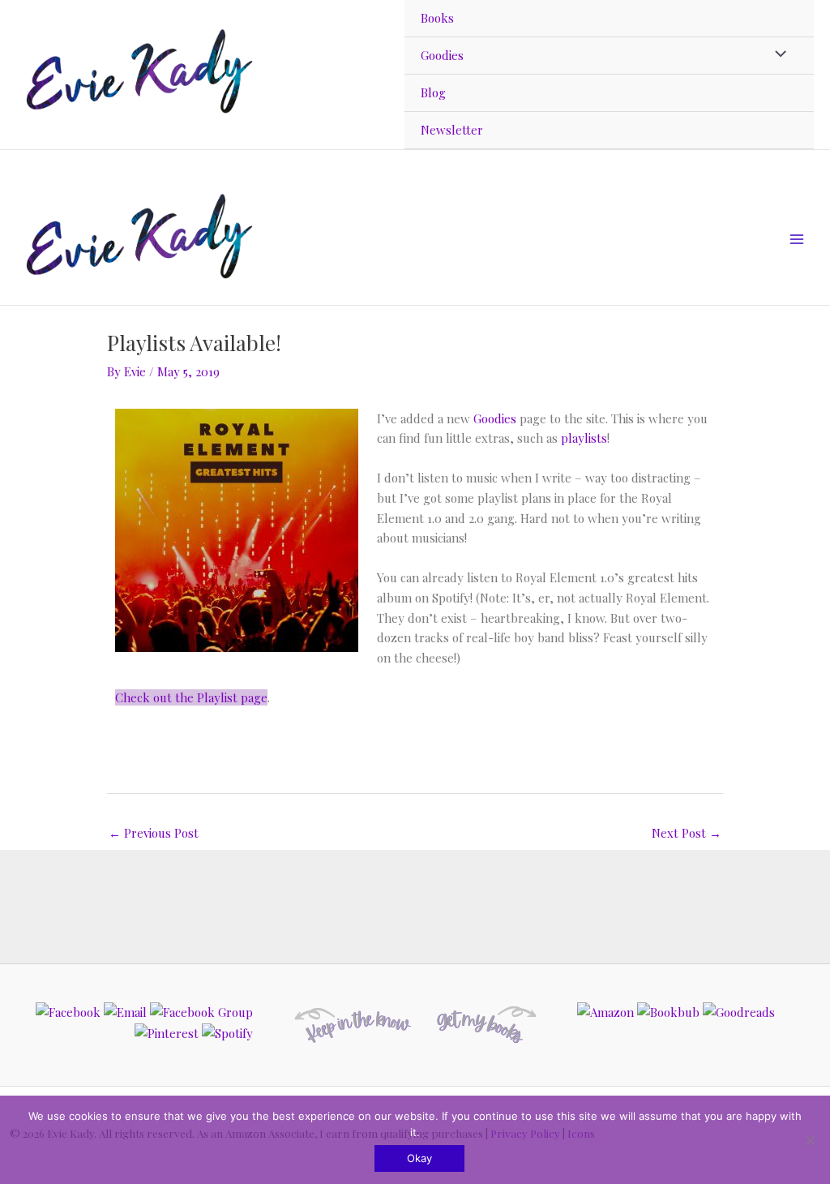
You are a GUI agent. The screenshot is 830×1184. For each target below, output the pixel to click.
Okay (419, 1158)
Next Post (686, 833)
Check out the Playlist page (191, 697)
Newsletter (452, 130)
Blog (433, 92)
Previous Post (154, 833)
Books (437, 18)
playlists (584, 438)
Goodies (442, 55)
